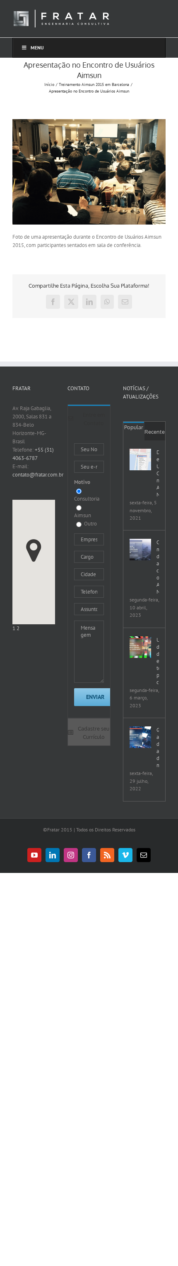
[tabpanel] (88, 575)
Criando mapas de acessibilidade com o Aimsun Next (157, 567)
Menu (37, 47)
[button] (34, 550)
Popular (133, 427)
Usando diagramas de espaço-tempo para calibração (157, 661)
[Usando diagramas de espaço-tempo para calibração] (140, 647)
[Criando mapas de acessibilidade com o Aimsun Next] (140, 549)
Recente (154, 431)
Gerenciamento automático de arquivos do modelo (157, 747)
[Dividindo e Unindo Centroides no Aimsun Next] (140, 459)
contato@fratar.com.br (37, 474)
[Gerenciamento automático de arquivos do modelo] (140, 737)
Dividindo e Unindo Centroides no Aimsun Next (157, 473)
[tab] (89, 418)
